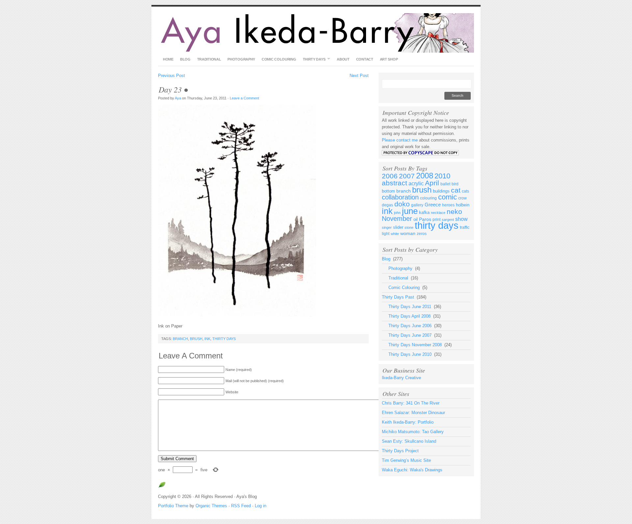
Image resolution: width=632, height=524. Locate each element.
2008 (424, 175)
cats (465, 191)
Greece (433, 204)
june (410, 211)
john (397, 213)
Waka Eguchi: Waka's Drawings (412, 469)
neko (454, 211)
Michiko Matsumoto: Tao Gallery (413, 431)
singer (387, 227)
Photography (241, 59)
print (436, 219)
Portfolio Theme (173, 505)
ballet (445, 184)
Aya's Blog (316, 33)
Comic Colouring (279, 59)
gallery (417, 205)
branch (180, 339)
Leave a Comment (245, 98)
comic (447, 197)
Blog (185, 59)
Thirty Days (313, 59)
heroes (448, 205)
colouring (428, 198)
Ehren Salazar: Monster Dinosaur (413, 412)
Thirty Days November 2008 (415, 344)
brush (196, 339)
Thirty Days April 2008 (409, 316)
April (432, 183)
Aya (178, 98)
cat (456, 190)
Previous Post (171, 75)
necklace (438, 213)
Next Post (359, 75)
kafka (424, 212)
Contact (364, 59)
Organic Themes (211, 505)
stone (409, 227)
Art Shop (389, 59)
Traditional (209, 59)
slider (398, 227)
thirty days (224, 339)
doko (402, 204)
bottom (388, 191)
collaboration (400, 197)
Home (168, 59)
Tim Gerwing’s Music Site (406, 460)
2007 (407, 176)
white (395, 234)
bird (455, 184)
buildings (441, 191)
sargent (448, 220)
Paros (425, 219)
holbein (462, 204)
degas (387, 205)
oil (415, 219)
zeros (422, 233)
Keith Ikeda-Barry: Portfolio (408, 422)
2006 (390, 176)
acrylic (416, 183)
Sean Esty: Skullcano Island (409, 441)
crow (462, 198)
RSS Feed (241, 505)
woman (407, 233)
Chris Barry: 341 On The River (410, 403)
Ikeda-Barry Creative (401, 377)
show (461, 219)
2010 (442, 176)
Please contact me (400, 140)
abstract (394, 183)
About (343, 59)
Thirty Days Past (398, 297)
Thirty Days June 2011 (409, 306)
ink (207, 339)
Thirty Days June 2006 (410, 325)
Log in (260, 505)
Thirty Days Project (400, 450)
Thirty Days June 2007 (410, 335)
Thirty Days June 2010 (410, 354)
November (397, 218)
